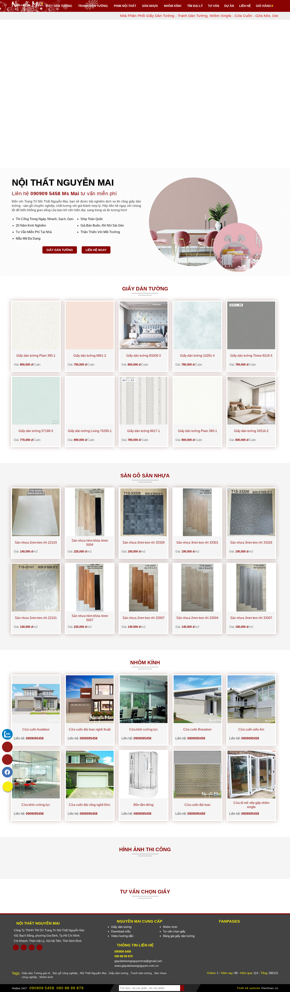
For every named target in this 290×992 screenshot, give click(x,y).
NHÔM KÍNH (172, 5)
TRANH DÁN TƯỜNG (93, 5)
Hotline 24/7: (20, 988)
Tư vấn (213, 5)
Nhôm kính (170, 927)
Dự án (229, 5)
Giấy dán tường (59, 5)
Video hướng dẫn (122, 936)
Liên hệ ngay (96, 250)
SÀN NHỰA (150, 5)
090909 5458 (41, 988)
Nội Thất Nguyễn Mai (38, 923)
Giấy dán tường (59, 250)
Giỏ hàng (263, 5)
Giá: (27, 364)
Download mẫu (120, 931)
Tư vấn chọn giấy (174, 931)
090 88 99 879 (70, 988)
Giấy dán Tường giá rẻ (36, 973)
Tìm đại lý (195, 5)
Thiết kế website (248, 988)
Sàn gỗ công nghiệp (65, 973)
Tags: (16, 973)
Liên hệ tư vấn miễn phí (64, 193)
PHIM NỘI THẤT (125, 5)
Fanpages (229, 921)
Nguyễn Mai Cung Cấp (139, 921)
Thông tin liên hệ (135, 945)
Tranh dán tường (141, 973)
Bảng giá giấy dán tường (179, 936)
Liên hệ (245, 5)
